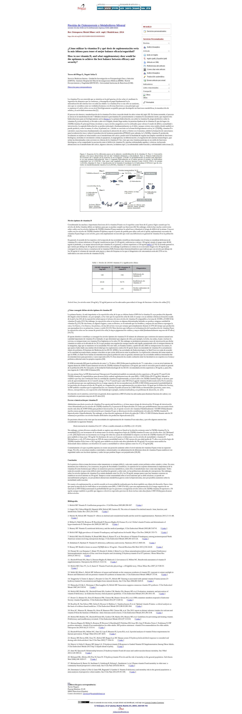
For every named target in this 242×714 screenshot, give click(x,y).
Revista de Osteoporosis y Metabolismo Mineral (96, 25)
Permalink (150, 102)
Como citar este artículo (156, 70)
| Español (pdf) (161, 59)
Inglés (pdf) (151, 59)
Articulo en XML (153, 62)
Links (139, 505)
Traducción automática (155, 77)
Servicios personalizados (156, 31)
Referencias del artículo (156, 66)
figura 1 (107, 119)
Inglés (155, 55)
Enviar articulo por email (156, 80)
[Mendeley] (144, 95)
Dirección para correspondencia (80, 87)
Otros (148, 95)
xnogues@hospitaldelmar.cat (94, 694)
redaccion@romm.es (121, 712)
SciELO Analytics (153, 47)
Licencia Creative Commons (154, 702)
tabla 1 (149, 244)
